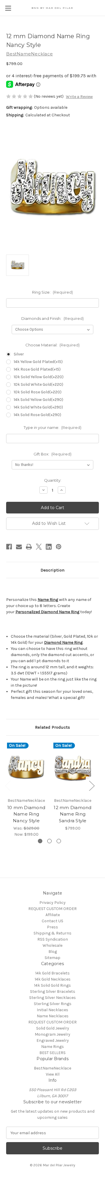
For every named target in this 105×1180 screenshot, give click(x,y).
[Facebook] (9, 547)
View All (53, 1074)
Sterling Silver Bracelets (52, 991)
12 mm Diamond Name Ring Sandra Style (72, 814)
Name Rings (52, 1046)
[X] (39, 547)
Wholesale (52, 945)
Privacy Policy (52, 902)
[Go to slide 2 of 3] (49, 841)
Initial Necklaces (52, 1009)
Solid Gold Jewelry (52, 1028)
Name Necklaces (53, 1016)
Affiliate (53, 914)
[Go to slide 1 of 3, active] (40, 841)
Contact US (52, 920)
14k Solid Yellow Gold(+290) (38, 399)
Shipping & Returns (52, 933)
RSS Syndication (52, 939)
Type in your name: (53, 427)
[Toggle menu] (8, 8)
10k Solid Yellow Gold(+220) (39, 376)
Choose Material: (52, 345)
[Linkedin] (49, 547)
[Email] (19, 547)
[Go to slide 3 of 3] (59, 841)
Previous (7, 786)
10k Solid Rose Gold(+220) (38, 392)
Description (52, 570)
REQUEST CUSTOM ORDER (52, 908)
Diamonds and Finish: (52, 318)
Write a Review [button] (79, 96)
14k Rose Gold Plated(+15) (37, 369)
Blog (52, 951)
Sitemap (52, 957)
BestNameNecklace (52, 1068)
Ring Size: (52, 292)
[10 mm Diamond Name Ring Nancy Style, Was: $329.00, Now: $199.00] (26, 768)
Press (52, 927)
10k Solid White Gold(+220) (38, 384)
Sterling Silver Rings (52, 1003)
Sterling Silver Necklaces (52, 997)
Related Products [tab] (52, 727)
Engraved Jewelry (52, 1040)
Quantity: (52, 480)
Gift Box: (53, 454)
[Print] (29, 547)
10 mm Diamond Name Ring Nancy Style (26, 814)
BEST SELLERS (52, 1052)
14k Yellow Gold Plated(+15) (38, 361)
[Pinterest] (59, 547)
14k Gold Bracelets (52, 973)
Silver (19, 354)
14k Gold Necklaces (53, 979)
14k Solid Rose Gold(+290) (37, 414)
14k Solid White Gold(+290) (38, 407)
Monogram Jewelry (52, 1034)
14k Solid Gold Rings (52, 985)
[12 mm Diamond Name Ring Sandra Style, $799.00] (72, 768)
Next (91, 786)
